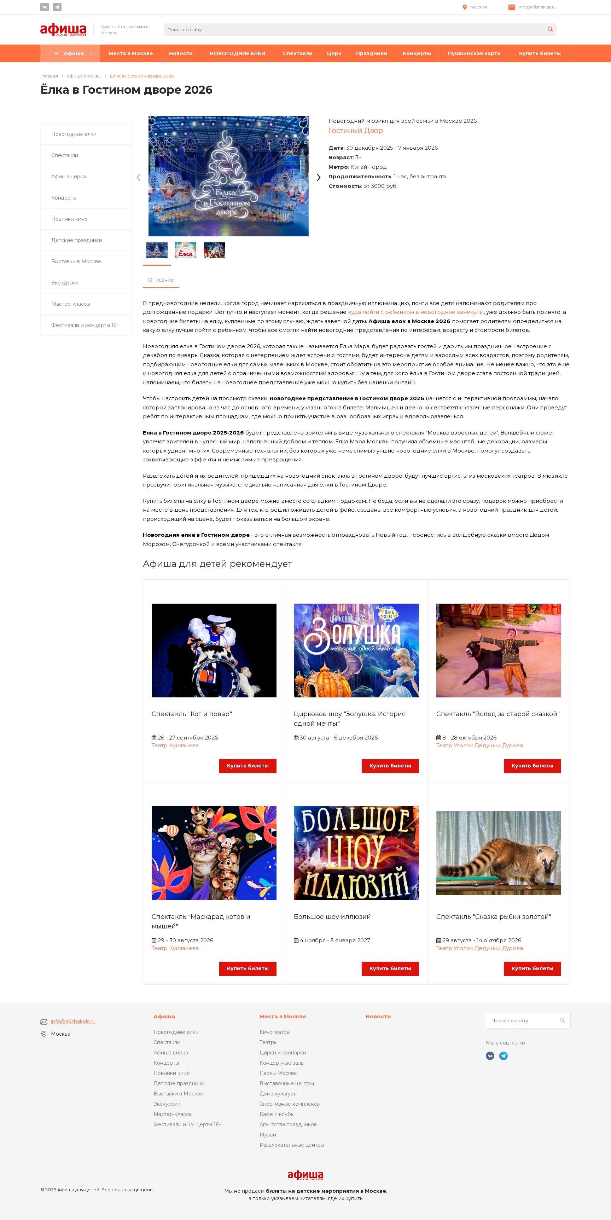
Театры (269, 1042)
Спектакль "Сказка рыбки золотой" (493, 917)
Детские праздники (178, 1083)
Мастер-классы (172, 1114)
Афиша (164, 1016)
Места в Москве (283, 1016)
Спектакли (166, 1042)
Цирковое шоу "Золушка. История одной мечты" (350, 718)
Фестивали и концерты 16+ (187, 1124)
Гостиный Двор (355, 130)
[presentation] (138, 176)
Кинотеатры (275, 1032)
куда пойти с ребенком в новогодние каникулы (416, 312)
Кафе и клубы (277, 1114)
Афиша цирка (170, 1052)
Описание (161, 280)
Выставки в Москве (178, 1093)
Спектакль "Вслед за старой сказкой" (498, 714)
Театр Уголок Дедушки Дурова (479, 745)
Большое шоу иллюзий (332, 917)
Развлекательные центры (292, 1145)
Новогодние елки (176, 1032)
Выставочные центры (287, 1083)
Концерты (166, 1063)
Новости (378, 1016)
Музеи (268, 1135)
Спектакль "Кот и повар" (192, 714)
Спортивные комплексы (290, 1104)
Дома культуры (278, 1093)
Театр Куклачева (175, 745)
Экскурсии (167, 1104)
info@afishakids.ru (538, 7)
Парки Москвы (278, 1073)
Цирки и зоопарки (283, 1052)
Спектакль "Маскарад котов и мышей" (201, 921)
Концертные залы (282, 1063)
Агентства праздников (288, 1124)
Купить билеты (248, 765)
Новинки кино (171, 1073)
